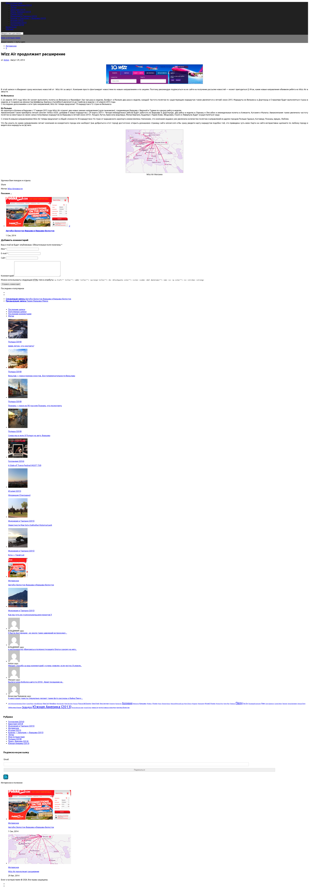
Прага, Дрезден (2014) (21, 12)
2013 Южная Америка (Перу (17, 703)
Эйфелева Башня (14, 707)
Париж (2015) (17, 14)
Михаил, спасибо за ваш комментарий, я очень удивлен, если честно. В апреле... (45, 666)
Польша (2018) (17, 25)
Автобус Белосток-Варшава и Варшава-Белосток (30, 231)
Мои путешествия (14, 3)
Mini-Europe (60, 703)
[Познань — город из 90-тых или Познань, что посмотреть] (18, 397)
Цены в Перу (301, 703)
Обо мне (10, 29)
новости (19, 189)
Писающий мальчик (254, 703)
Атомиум (112, 703)
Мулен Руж (219, 703)
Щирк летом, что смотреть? (21, 346)
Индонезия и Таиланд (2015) (24, 16)
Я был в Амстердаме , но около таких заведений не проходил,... (37, 633)
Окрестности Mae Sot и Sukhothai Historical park (30, 525)
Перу (239, 703)
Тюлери (284, 703)
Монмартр (201, 703)
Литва (13, 7)
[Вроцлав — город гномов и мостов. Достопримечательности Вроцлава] (18, 367)
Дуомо (155, 703)
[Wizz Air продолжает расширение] (39, 863)
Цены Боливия (292, 703)
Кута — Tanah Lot (16, 555)
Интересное (11, 27)
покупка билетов (123, 707)
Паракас (232, 703)
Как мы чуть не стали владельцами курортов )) (30, 615)
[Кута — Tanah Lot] (18, 547)
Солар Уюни (278, 703)
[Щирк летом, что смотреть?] (18, 338)
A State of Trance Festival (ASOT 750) (24, 465)
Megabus (52, 703)
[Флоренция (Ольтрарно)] (18, 487)
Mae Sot (46, 703)
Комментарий (7, 276)
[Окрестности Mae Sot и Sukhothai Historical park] (18, 517)
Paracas (75, 703)
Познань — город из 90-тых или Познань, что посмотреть (35, 406)
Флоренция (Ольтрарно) (19, 495)
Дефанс (149, 703)
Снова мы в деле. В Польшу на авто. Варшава (29, 435)
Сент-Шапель (269, 703)
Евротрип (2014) (18, 9)
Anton (6, 60)
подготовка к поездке (107, 707)
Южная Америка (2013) (21, 5)
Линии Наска (166, 703)
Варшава (142, 703)
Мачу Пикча (188, 703)
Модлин (194, 703)
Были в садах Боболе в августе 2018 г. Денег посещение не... (35, 682)
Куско (159, 703)
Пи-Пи (245, 703)
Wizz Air (11, 189)
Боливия (127, 703)
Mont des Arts (68, 703)
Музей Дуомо (210, 703)
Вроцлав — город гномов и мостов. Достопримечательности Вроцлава (41, 376)
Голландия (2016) (19, 23)
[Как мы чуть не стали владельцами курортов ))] (18, 606)
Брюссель (136, 703)
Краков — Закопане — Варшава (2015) (28, 18)
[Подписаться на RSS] (5, 778)
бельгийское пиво (77, 707)
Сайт (3, 258)
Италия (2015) (17, 20)
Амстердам (104, 703)
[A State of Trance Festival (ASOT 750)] (18, 457)
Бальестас (118, 703)
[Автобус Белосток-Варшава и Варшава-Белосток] (37, 226)
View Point (95, 703)
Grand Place (30, 703)
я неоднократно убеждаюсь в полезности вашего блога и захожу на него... (42, 649)
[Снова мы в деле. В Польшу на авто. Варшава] (18, 427)
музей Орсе (87, 707)
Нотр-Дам (226, 703)
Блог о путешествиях (10, 38)
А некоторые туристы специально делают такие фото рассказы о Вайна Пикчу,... (45, 698)
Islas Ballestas (38, 703)
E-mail (4, 253)
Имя (3, 249)
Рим (263, 703)
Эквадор (27, 707)
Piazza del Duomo (84, 703)
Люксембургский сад (177, 703)
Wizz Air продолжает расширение (23, 871)
